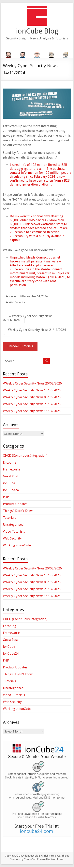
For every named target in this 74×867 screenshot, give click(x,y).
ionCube (9, 483)
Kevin (12, 296)
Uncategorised (13, 524)
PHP (6, 497)
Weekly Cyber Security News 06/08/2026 (32, 397)
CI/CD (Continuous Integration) (25, 455)
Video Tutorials (14, 531)
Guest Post (10, 476)
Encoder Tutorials (20, 346)
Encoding (9, 462)
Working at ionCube (17, 545)
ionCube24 (11, 490)
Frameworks (11, 469)
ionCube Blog (37, 31)
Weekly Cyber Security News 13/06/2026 (32, 390)
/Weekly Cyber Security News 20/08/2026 (32, 383)
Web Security (17, 302)
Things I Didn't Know (18, 511)
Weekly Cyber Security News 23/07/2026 (32, 404)
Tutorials (9, 518)
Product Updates (15, 504)
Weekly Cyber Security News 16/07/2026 (32, 411)
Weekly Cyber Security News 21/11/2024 (34, 332)
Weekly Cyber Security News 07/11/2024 (27, 318)
